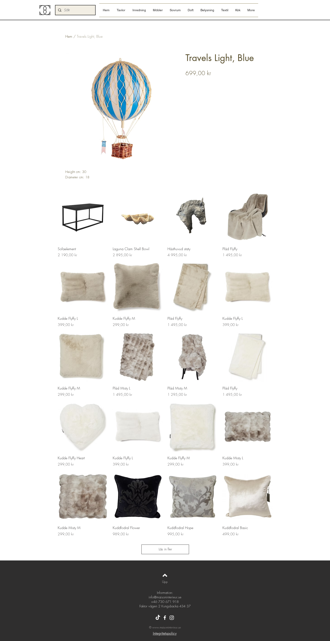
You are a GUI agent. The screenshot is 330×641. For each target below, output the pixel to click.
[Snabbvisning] (83, 217)
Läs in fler (165, 549)
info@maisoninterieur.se (165, 597)
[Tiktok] (158, 618)
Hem (68, 36)
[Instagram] (172, 618)
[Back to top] (165, 575)
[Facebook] (165, 618)
